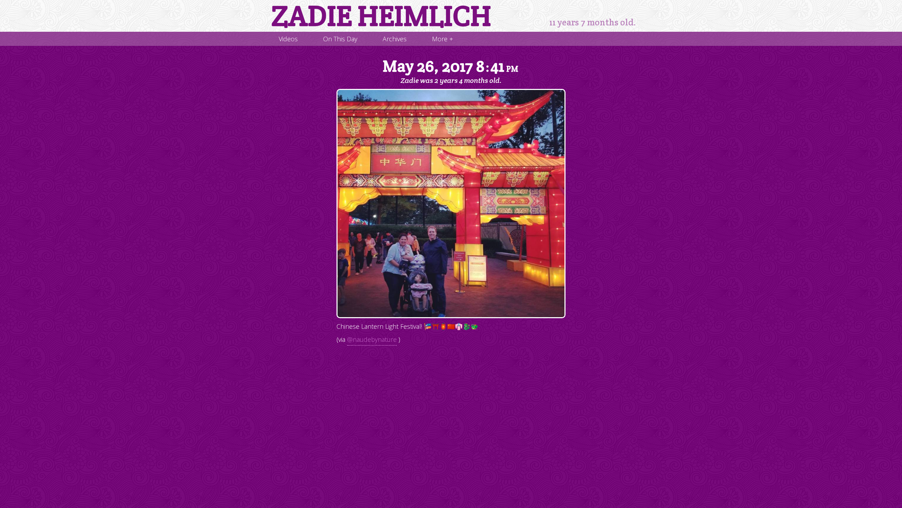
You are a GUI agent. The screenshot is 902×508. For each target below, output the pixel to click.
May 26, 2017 (450, 66)
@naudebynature (372, 339)
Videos (288, 39)
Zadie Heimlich (381, 16)
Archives (395, 39)
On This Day (340, 39)
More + (442, 39)
